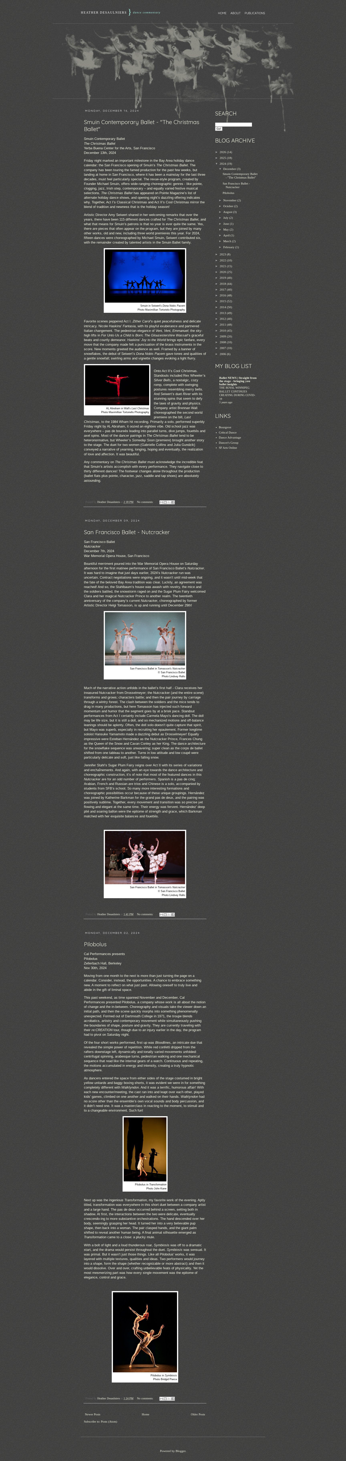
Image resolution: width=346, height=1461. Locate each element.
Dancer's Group (228, 442)
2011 (223, 324)
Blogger (180, 1451)
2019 (223, 277)
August (228, 212)
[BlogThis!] (165, 502)
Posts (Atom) (109, 1421)
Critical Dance (228, 432)
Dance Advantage (230, 437)
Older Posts (198, 1414)
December (230, 169)
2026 (223, 152)
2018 (223, 283)
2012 (223, 318)
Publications (255, 13)
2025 (223, 158)
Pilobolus (95, 944)
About (235, 13)
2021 (223, 266)
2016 (223, 295)
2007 (223, 348)
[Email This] (161, 502)
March (227, 241)
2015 (223, 301)
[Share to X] (169, 502)
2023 (223, 254)
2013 (223, 313)
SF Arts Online (228, 447)
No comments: (145, 502)
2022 (223, 260)
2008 (223, 342)
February (229, 247)
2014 (223, 307)
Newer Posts (92, 1414)
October (228, 206)
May (226, 229)
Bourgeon (225, 427)
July (226, 217)
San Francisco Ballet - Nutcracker (127, 532)
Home (222, 13)
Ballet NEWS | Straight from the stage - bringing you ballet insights (238, 381)
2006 (223, 354)
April (226, 235)
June (226, 223)
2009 (223, 336)
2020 (223, 272)
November (230, 200)
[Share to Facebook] (173, 502)
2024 (223, 163)
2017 (223, 289)
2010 (223, 330)
